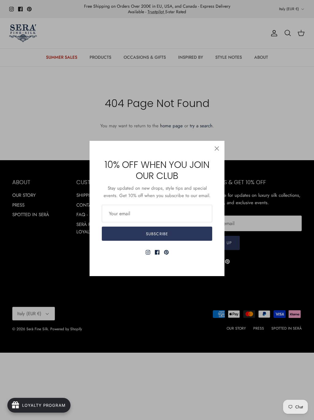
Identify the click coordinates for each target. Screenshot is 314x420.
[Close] (217, 148)
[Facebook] (157, 252)
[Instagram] (148, 252)
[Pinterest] (166, 252)
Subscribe (157, 234)
